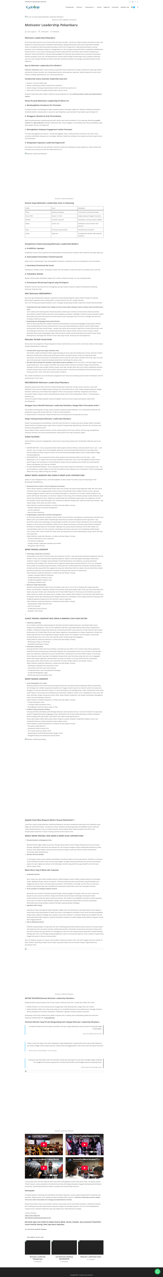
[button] (157, 1271)
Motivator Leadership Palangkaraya (37, 1258)
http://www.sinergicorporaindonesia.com (38, 1218)
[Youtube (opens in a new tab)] (132, 2)
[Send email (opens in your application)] (135, 2)
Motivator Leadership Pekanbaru (37, 1229)
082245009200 (50, 1018)
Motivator (56, 32)
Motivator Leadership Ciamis (90, 1257)
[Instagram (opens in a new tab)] (130, 2)
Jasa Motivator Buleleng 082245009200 (64, 1258)
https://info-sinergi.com (32, 1215)
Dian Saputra (31, 32)
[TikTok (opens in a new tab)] (137, 2)
